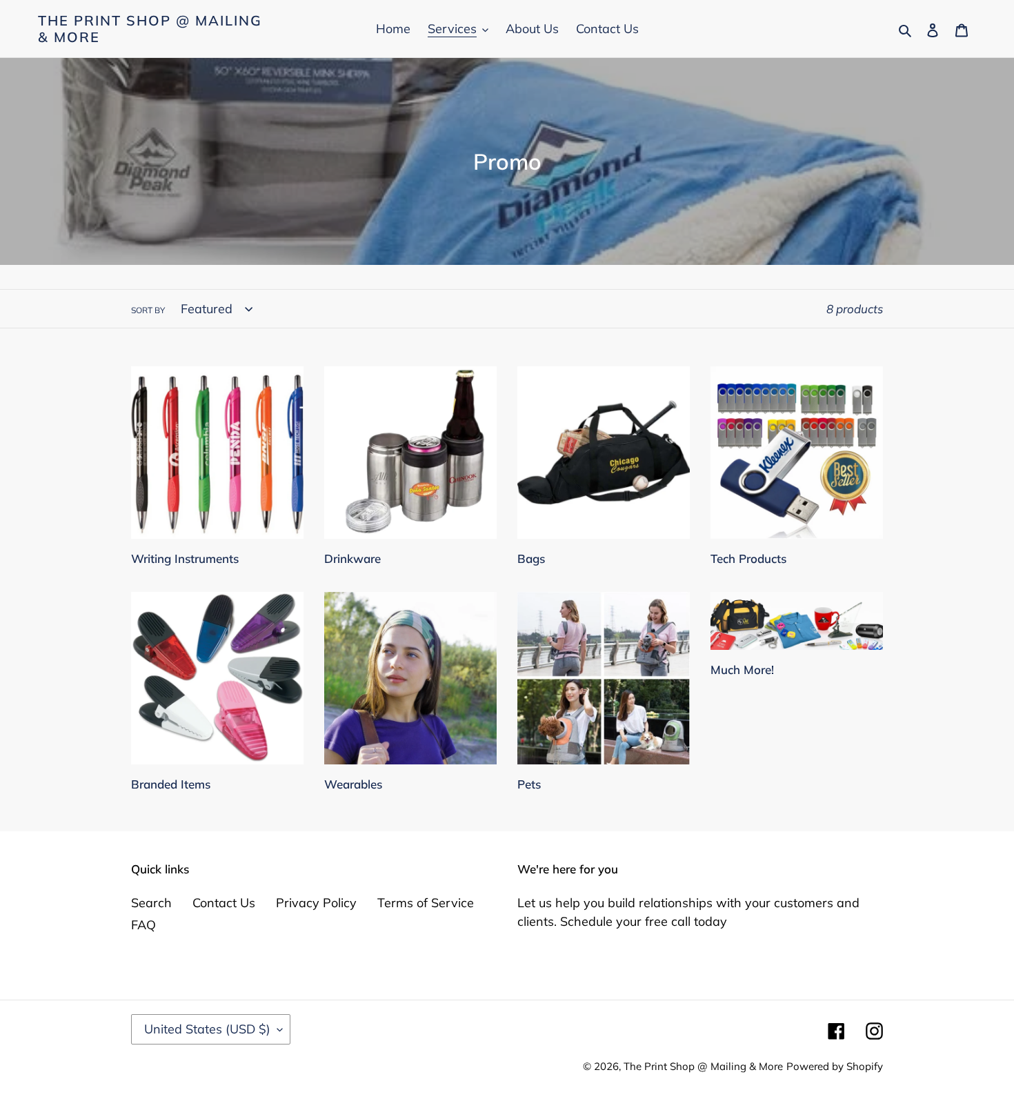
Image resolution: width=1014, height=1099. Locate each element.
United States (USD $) (207, 1029)
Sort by (148, 310)
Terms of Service (425, 903)
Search (151, 903)
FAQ (143, 925)
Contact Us (223, 903)
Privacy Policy (316, 903)
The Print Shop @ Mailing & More (150, 29)
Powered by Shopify (834, 1066)
